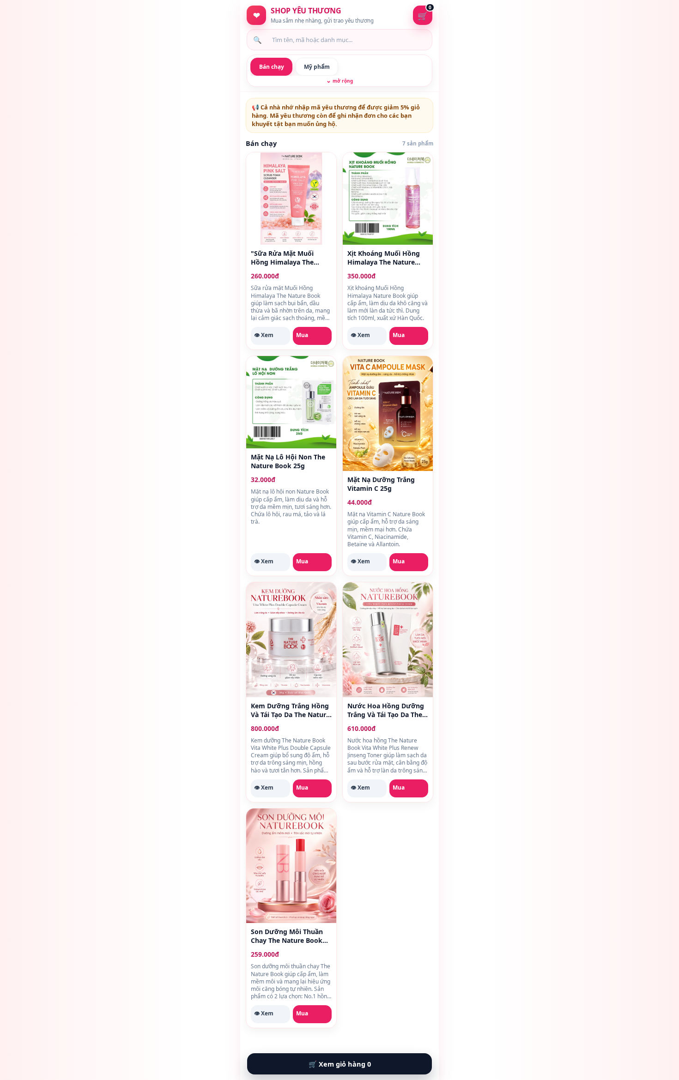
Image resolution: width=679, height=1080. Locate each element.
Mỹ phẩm (317, 67)
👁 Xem (263, 335)
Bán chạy (271, 67)
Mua (302, 335)
